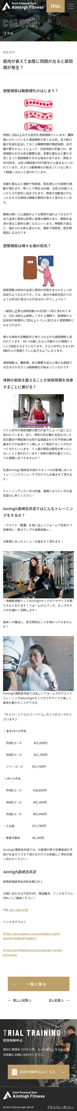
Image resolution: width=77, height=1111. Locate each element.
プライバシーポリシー (60, 1107)
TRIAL (55, 6)
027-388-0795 (18, 910)
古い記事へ (56, 1000)
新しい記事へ (22, 1000)
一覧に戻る (36, 984)
